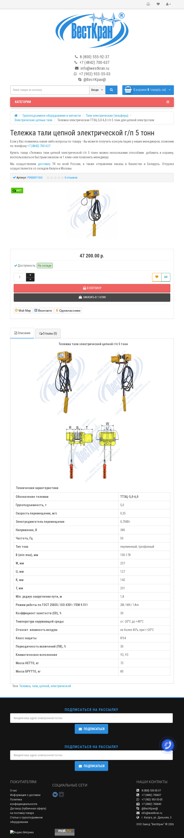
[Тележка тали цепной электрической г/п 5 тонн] (92, 214)
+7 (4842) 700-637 (38, 146)
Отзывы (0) (50, 333)
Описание (24, 333)
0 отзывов (71, 177)
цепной (44, 686)
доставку (44, 164)
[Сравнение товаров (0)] (148, 4)
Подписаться (94, 729)
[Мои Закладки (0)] (158, 4)
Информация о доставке (25, 795)
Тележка (25, 686)
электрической (60, 686)
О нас (13, 790)
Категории (23, 102)
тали (35, 686)
